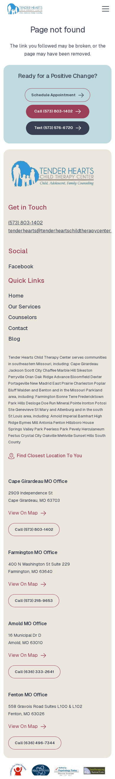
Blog (14, 338)
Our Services (24, 306)
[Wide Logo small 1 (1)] (25, 8)
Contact (18, 328)
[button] (105, 8)
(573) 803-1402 (25, 223)
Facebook (21, 266)
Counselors (22, 317)
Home (16, 295)
